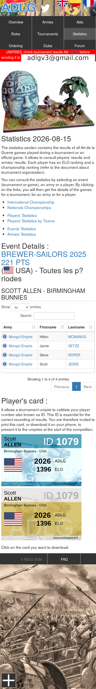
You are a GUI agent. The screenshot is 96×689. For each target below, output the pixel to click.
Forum (80, 45)
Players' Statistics (22, 215)
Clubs (47, 45)
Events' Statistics (21, 228)
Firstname (48, 327)
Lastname (76, 327)
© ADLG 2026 (31, 559)
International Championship (30, 202)
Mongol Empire (20, 336)
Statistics (80, 33)
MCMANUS (77, 336)
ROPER (74, 354)
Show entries (21, 306)
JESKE (73, 364)
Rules (15, 33)
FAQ (64, 559)
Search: (26, 315)
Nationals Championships (29, 207)
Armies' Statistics (21, 234)
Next (88, 386)
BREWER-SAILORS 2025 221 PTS (43, 258)
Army (7, 327)
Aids (80, 21)
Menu (8, 680)
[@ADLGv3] (45, 8)
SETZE (73, 345)
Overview (16, 21)
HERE (74, 51)
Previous (61, 386)
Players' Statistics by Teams (31, 220)
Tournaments (47, 33)
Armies (47, 21)
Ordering (16, 45)
